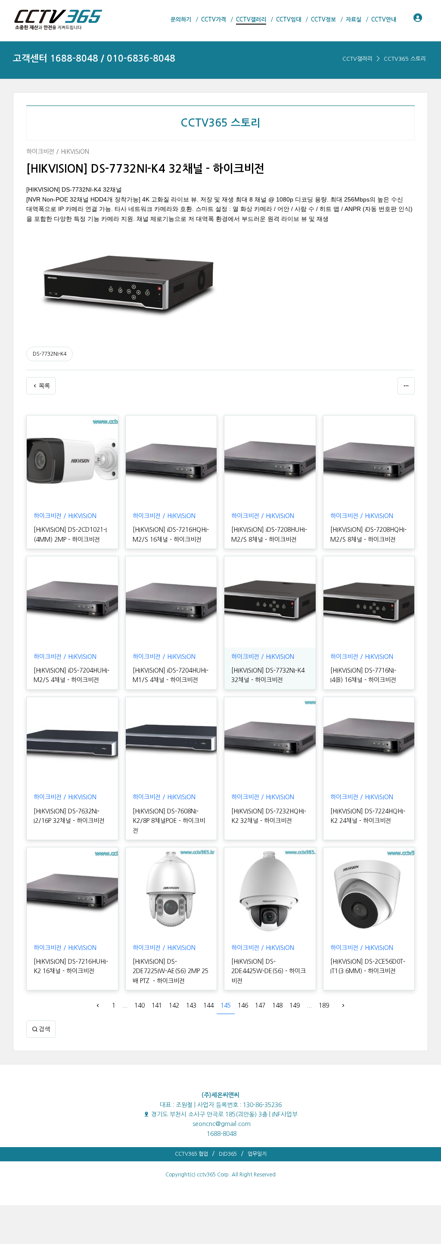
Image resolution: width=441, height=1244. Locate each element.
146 (243, 1005)
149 (294, 1005)
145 (225, 1005)
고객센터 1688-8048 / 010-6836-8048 (94, 58)
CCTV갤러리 (357, 59)
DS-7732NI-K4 (49, 354)
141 (157, 1005)
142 (174, 1005)
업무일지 (257, 1154)
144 (208, 1005)
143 (191, 1005)
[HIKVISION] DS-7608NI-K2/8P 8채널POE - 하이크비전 (169, 821)
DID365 (228, 1154)
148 (277, 1005)
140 (139, 1005)
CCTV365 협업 (191, 1154)
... (124, 1005)
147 (260, 1005)
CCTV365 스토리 (405, 59)
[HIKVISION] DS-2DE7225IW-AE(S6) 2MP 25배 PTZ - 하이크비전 (170, 971)
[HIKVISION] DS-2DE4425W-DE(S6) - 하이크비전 (268, 971)
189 (324, 1005)
